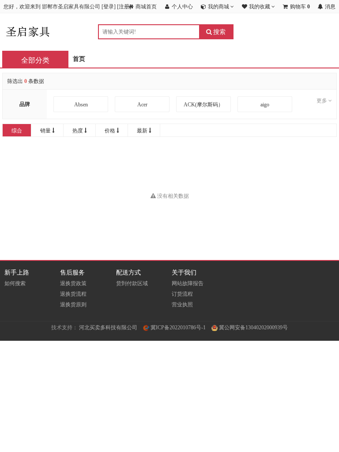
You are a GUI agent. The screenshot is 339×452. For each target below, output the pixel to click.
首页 (79, 59)
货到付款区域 (132, 283)
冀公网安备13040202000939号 (253, 327)
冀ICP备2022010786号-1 (177, 327)
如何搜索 (15, 283)
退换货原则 (73, 304)
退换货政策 (73, 283)
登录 (108, 7)
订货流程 (182, 294)
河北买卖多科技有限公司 (108, 327)
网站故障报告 (187, 283)
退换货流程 (73, 294)
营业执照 (182, 304)
